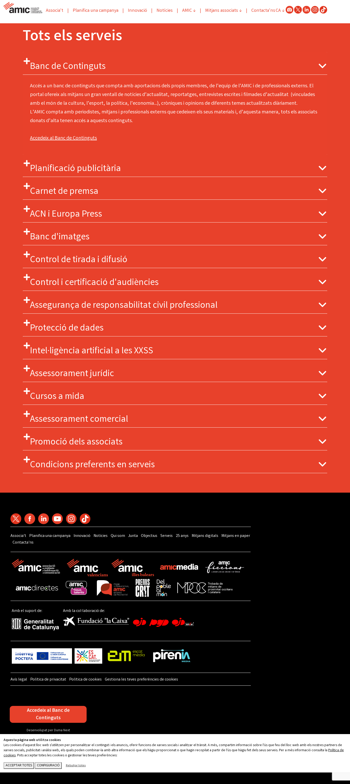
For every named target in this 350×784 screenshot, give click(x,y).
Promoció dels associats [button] (76, 442)
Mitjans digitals (205, 536)
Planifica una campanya (95, 10)
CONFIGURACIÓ (48, 765)
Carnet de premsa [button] (64, 192)
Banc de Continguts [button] (68, 67)
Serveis (166, 536)
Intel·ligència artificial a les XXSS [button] (91, 351)
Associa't (54, 10)
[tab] (175, 63)
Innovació (137, 10)
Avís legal (19, 680)
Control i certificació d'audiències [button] (94, 283)
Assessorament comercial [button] (79, 420)
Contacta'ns (263, 10)
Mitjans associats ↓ (223, 10)
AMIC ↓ (189, 10)
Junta (133, 536)
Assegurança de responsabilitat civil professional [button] (124, 306)
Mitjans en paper (235, 536)
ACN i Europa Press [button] (66, 214)
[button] (322, 66)
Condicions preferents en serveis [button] (92, 465)
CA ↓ (280, 10)
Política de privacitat (48, 680)
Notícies (165, 10)
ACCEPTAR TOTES (19, 765)
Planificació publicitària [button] (75, 169)
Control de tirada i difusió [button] (78, 260)
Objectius (149, 536)
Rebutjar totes (76, 765)
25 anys (182, 536)
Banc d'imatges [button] (59, 237)
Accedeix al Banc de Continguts (63, 138)
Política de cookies (85, 680)
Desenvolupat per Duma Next (48, 730)
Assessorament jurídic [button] (72, 374)
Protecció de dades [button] (67, 328)
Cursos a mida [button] (57, 397)
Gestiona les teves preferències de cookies (141, 680)
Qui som (118, 536)
